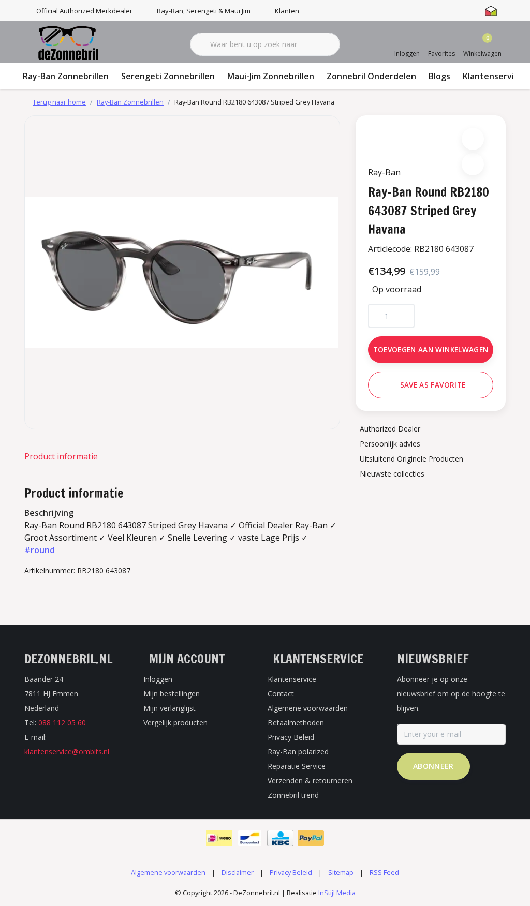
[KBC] (280, 838)
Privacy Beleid (291, 872)
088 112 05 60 (62, 722)
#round (39, 550)
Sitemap (341, 872)
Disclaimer (238, 872)
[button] (473, 139)
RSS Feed (384, 872)
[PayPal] (311, 838)
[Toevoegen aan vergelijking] (473, 164)
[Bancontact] (250, 838)
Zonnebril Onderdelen (371, 76)
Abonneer (433, 766)
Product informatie (61, 456)
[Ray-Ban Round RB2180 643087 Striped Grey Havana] (182, 272)
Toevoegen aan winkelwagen (431, 349)
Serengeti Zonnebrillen (168, 76)
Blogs (439, 76)
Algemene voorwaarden (168, 872)
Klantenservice (493, 76)
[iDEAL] (219, 838)
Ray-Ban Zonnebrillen (66, 76)
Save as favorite (432, 385)
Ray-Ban (384, 172)
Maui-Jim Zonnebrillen (270, 76)
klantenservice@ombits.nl (66, 751)
